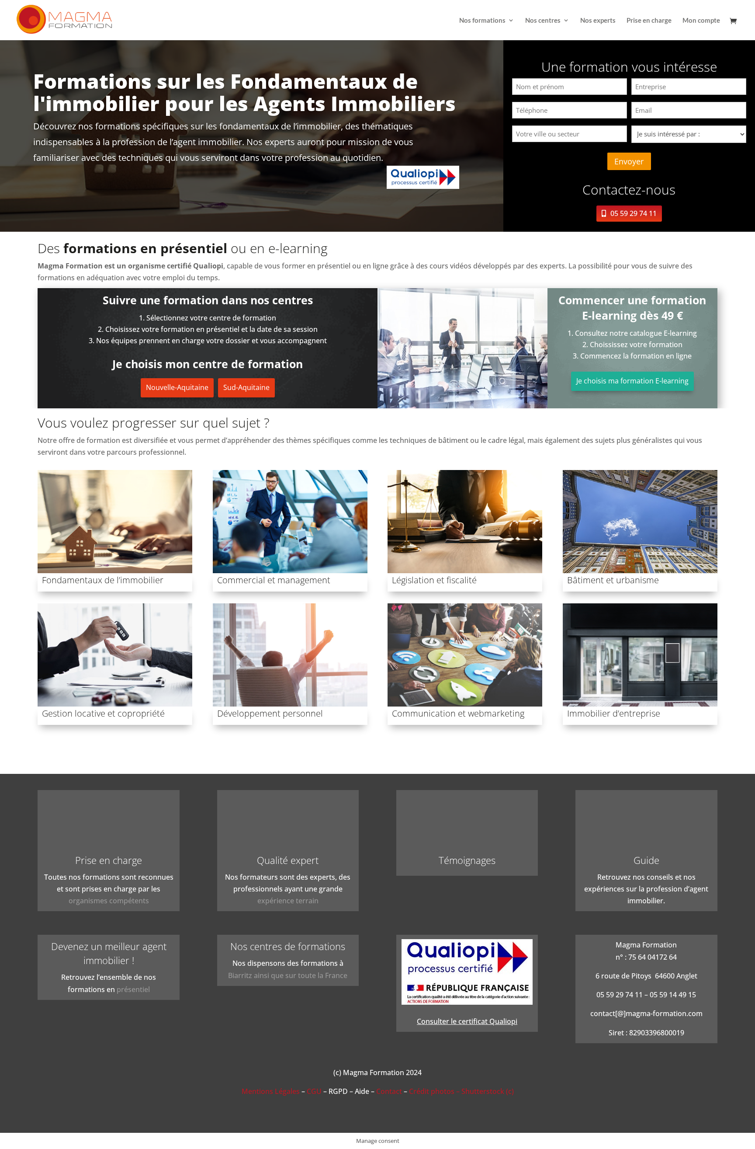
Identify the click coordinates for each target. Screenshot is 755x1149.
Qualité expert (288, 860)
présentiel (133, 989)
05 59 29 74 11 (633, 213)
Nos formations (482, 20)
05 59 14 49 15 (673, 994)
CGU (314, 1091)
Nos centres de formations (287, 946)
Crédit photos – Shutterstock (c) (461, 1091)
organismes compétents (109, 900)
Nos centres (543, 20)
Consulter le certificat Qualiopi (467, 1021)
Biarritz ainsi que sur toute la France (287, 975)
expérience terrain (288, 900)
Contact (389, 1091)
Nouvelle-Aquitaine (177, 387)
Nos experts (598, 20)
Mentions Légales (271, 1091)
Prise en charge (649, 20)
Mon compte (701, 20)
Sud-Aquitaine (246, 387)
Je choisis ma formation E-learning (632, 381)
